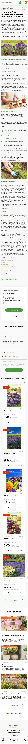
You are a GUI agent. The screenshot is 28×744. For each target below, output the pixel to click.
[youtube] (14, 739)
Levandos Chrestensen (10, 410)
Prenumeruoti (14, 310)
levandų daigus (11, 71)
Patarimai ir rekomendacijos (9, 618)
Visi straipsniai (14, 705)
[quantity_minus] (6, 422)
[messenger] (12, 316)
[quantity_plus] (10, 422)
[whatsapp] (16, 316)
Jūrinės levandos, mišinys (11, 496)
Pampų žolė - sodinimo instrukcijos (12, 694)
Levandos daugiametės (10, 453)
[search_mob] (20, 2)
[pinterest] (7, 273)
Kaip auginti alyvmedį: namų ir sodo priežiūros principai (12, 665)
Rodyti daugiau (14, 600)
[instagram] (10, 739)
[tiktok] (17, 739)
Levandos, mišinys (9, 538)
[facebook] (3, 273)
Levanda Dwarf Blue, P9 (10, 581)
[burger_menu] (2, 2)
